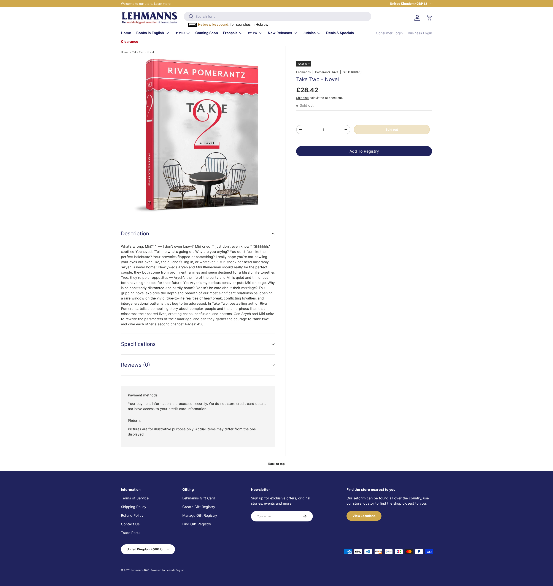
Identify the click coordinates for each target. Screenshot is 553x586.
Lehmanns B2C (140, 570)
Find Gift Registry (196, 524)
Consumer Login (389, 33)
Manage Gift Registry (199, 515)
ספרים (180, 33)
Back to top (276, 464)
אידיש (252, 33)
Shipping (302, 98)
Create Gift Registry (198, 507)
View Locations (364, 516)
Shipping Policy (133, 507)
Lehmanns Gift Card (198, 498)
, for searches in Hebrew (233, 24)
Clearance (129, 41)
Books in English (150, 33)
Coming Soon (206, 33)
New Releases (280, 33)
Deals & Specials (340, 33)
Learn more (162, 3)
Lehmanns (303, 72)
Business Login (420, 33)
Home (126, 33)
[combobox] (277, 16)
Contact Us (130, 524)
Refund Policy (132, 515)
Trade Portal (131, 533)
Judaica (309, 33)
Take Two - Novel (143, 52)
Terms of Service (135, 498)
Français (230, 33)
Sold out (392, 129)
